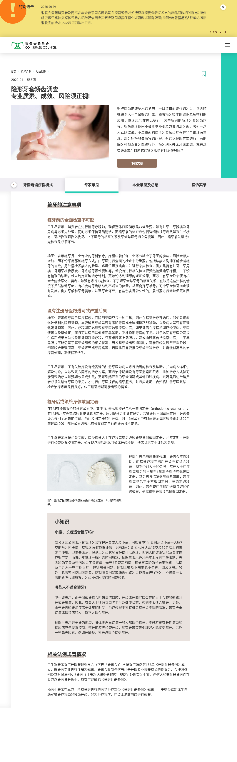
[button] (210, 32)
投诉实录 (199, 184)
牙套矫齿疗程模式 (38, 184)
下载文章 (137, 163)
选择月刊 (26, 71)
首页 (13, 71)
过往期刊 (41, 71)
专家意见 (91, 184)
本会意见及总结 (145, 184)
